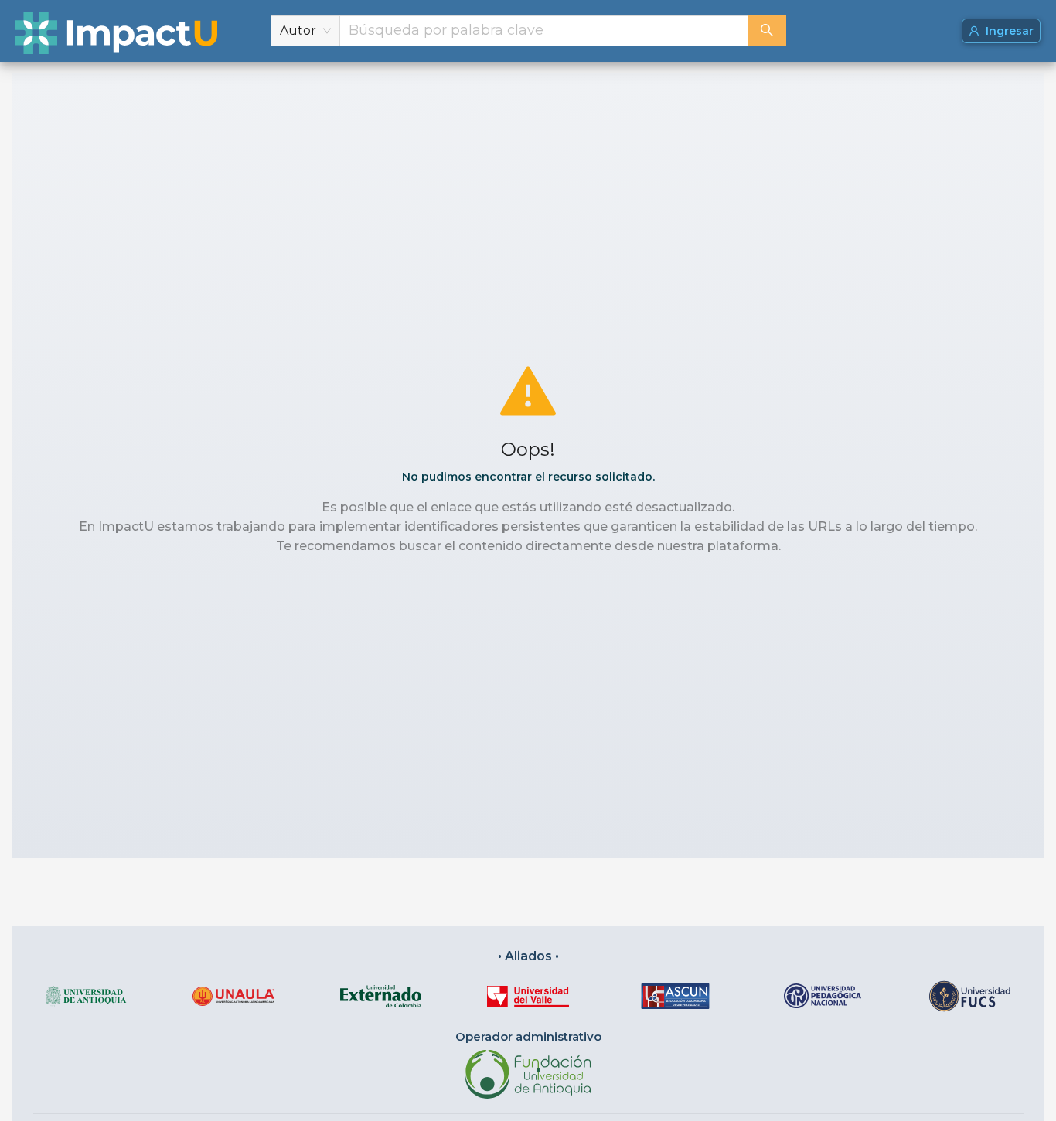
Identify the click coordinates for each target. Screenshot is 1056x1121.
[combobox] (543, 30)
